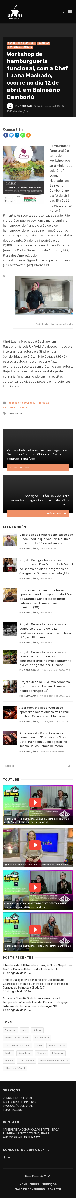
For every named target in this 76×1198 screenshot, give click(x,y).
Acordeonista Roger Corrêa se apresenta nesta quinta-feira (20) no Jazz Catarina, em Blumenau (44, 712)
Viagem (41, 1053)
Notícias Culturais (20, 47)
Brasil (39, 1045)
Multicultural (42, 1037)
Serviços (49, 1184)
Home (23, 1184)
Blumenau (10, 1030)
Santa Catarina (57, 1045)
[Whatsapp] (22, 135)
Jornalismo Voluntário (17, 1045)
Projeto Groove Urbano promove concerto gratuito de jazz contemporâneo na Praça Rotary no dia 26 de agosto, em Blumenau (45, 658)
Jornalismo (25, 1053)
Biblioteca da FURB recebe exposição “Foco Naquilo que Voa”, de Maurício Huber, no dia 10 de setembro (46, 539)
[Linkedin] (17, 135)
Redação (26, 106)
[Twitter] (11, 135)
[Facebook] (5, 135)
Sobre (35, 1184)
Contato (54, 1189)
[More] (28, 135)
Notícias (44, 43)
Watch (35, 802)
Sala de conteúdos (30, 1189)
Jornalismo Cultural (21, 43)
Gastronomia (17, 413)
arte (24, 1030)
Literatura (58, 1053)
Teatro (8, 1053)
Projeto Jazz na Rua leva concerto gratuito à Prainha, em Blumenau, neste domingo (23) (44, 686)
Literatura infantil (15, 1068)
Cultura (37, 1030)
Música (9, 1060)
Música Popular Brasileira (54, 1060)
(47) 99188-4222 (29, 1137)
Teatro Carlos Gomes (17, 1037)
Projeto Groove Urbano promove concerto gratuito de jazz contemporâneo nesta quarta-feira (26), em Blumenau (45, 630)
